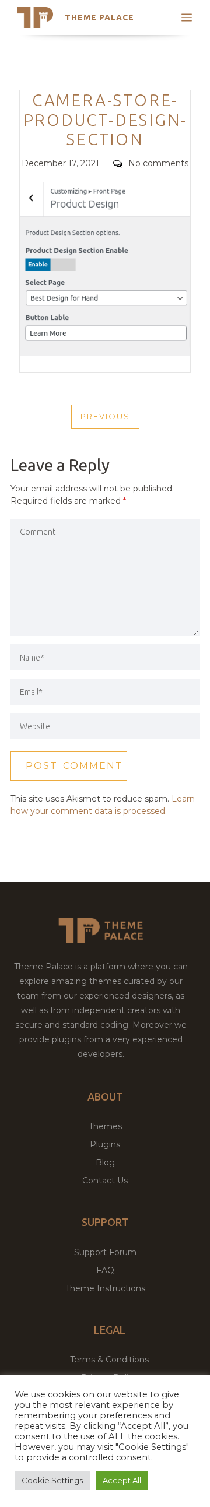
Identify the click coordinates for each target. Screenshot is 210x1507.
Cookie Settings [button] (52, 1480)
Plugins (105, 1144)
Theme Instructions (105, 1288)
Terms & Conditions (109, 1359)
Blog (105, 1162)
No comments (158, 163)
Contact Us (105, 1180)
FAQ (105, 1270)
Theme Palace (99, 17)
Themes (105, 1126)
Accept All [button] (122, 1480)
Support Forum (105, 1252)
